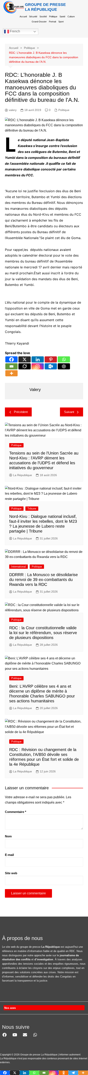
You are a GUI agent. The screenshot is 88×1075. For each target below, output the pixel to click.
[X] (24, 359)
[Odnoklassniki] (64, 1073)
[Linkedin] (38, 359)
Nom (8, 836)
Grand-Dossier (39, 21)
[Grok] (24, 366)
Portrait (52, 21)
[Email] (11, 366)
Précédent (21, 412)
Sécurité (33, 16)
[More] (11, 373)
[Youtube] (14, 1034)
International (18, 566)
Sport (61, 21)
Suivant (69, 412)
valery (13, 110)
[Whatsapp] (64, 359)
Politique (53, 16)
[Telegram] (73, 1073)
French (14, 31)
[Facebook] (11, 359)
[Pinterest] (51, 359)
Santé (62, 16)
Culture (71, 16)
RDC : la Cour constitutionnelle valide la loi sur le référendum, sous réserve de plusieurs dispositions (43, 633)
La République (22, 475)
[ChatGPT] (64, 366)
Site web (11, 873)
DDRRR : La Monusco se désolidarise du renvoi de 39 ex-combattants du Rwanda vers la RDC (43, 579)
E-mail (9, 854)
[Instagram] (38, 366)
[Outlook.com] (51, 366)
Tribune (31, 508)
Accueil (23, 16)
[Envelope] (25, 1034)
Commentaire (15, 812)
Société (43, 16)
